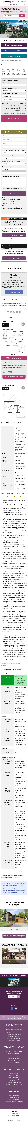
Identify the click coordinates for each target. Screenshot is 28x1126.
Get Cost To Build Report (14, 235)
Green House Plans (14, 1055)
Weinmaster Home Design (14, 1084)
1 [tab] (10, 39)
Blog (23, 1017)
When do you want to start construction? (14, 150)
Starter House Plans (14, 1060)
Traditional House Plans (14, 1038)
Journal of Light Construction (14, 1101)
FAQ (8, 1019)
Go (18, 996)
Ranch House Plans (14, 1036)
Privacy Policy (6, 12)
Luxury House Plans (14, 1057)
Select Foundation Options (10, 88)
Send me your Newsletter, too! (13, 188)
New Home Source (14, 1095)
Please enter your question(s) (11, 176)
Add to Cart (14, 118)
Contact (19, 1019)
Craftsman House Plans (15, 60)
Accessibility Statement (14, 1120)
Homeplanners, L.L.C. (14, 1075)
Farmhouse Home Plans (14, 1035)
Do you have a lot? (7, 156)
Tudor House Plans (14, 1040)
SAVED (13, 4)
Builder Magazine (14, 1099)
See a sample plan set (14, 497)
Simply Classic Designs (14, 1079)
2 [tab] (13, 39)
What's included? (6, 82)
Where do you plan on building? (11, 167)
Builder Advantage (14, 1097)
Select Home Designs (14, 1077)
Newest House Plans (14, 1059)
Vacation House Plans (14, 1062)
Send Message (14, 194)
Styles (10, 1017)
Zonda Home (14, 1103)
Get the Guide (14, 258)
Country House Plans (14, 1031)
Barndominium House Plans (14, 1029)
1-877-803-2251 (21, 1)
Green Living (14, 1073)
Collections (17, 1017)
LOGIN (23, 4)
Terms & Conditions (21, 11)
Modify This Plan (14, 56)
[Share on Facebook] (14, 312)
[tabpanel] (14, 29)
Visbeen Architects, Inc (14, 1083)
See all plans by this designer (14, 936)
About (13, 1019)
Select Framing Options (9, 93)
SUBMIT (21, 16)
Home (2, 60)
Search (5, 1017)
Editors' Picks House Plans (14, 1051)
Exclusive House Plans (14, 1053)
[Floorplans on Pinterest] (16, 1008)
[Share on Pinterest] (20, 312)
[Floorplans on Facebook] (12, 1008)
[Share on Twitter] (17, 312)
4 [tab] (18, 39)
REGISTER (18, 4)
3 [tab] (15, 39)
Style (6, 60)
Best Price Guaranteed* (18, 106)
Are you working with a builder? (11, 161)
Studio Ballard (14, 1081)
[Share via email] (7, 312)
